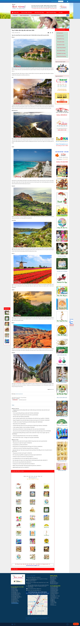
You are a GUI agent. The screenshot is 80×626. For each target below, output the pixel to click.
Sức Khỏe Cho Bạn (60, 44)
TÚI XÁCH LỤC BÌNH (62, 256)
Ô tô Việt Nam (52, 579)
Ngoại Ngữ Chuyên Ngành (54, 582)
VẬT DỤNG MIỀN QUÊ (62, 461)
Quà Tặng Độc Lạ (53, 596)
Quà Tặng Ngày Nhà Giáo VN (16, 593)
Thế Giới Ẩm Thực (60, 38)
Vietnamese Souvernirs (53, 583)
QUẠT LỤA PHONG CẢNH (62, 425)
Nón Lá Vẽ (52, 604)
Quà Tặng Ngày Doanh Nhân (15, 595)
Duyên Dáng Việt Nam (61, 47)
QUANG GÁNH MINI (62, 470)
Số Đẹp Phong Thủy (53, 578)
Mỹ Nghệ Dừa (53, 598)
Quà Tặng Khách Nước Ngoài (55, 595)
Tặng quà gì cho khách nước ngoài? (20, 453)
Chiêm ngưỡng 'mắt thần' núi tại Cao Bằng (21, 427)
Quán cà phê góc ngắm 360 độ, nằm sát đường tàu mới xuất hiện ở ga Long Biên (28, 418)
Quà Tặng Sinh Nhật (14, 590)
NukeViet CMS (36, 618)
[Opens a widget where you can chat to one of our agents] (76, 624)
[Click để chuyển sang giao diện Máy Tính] (14, 624)
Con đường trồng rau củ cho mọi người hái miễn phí (23, 458)
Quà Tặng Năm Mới (14, 599)
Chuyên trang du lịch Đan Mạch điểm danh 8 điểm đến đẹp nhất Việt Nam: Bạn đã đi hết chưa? (31, 410)
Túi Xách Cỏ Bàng (53, 602)
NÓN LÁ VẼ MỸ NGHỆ (62, 382)
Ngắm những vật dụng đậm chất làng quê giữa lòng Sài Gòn (24, 465)
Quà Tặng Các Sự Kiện (54, 587)
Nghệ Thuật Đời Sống (51, 12)
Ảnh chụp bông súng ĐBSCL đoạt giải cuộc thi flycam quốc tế (25, 454)
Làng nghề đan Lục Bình (17, 444)
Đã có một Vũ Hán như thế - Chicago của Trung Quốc (23, 437)
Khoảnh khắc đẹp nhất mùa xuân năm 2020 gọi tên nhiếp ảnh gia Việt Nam (27, 425)
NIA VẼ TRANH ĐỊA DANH (62, 416)
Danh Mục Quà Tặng (39, 12)
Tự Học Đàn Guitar (60, 41)
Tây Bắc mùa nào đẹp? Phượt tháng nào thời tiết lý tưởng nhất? (25, 422)
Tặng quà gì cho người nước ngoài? (20, 442)
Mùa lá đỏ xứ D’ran (16, 423)
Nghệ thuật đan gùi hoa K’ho (18, 467)
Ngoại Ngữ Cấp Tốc (53, 581)
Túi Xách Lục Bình (53, 603)
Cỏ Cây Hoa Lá (60, 33)
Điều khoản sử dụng (32, 619)
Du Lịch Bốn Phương (61, 50)
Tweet (13, 405)
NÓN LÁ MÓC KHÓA (62, 364)
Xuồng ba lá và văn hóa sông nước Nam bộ (21, 463)
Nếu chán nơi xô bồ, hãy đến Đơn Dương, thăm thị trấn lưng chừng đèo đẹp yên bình (29, 430)
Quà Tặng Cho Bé (14, 602)
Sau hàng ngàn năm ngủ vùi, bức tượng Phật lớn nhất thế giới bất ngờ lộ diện (27, 460)
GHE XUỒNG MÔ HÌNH (62, 355)
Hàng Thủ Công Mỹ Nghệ (54, 597)
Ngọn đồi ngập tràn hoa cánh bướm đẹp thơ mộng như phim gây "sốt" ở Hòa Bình (28, 420)
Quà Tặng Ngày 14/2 (14, 591)
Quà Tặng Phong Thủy (14, 600)
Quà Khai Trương (14, 588)
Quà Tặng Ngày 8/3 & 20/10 (15, 592)
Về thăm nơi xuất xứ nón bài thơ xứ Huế (20, 456)
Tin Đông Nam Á (52, 580)
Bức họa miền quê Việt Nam (18, 416)
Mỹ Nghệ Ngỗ (53, 600)
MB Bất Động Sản (53, 577)
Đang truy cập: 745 (15, 603)
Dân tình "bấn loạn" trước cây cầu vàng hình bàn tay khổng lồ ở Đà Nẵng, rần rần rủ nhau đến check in (32, 450)
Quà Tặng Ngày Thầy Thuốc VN (16, 596)
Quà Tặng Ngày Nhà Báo (15, 598)
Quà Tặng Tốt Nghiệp (14, 589)
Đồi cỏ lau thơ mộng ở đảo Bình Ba (19, 462)
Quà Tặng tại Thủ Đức (54, 593)
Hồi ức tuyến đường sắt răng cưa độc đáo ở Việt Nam (23, 413)
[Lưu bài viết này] (52, 32)
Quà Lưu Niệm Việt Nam (26, 12)
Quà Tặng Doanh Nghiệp (54, 589)
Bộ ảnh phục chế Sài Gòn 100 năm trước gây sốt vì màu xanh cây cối (26, 429)
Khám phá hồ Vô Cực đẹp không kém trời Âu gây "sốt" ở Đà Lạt (25, 446)
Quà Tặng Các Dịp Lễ (54, 588)
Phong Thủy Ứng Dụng (61, 56)
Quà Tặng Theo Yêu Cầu (15, 601)
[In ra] (50, 32)
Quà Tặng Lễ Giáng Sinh (15, 594)
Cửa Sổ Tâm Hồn (60, 36)
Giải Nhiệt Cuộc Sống (61, 53)
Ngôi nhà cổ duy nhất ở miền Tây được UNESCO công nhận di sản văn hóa (27, 441)
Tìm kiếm (61, 12)
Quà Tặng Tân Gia (14, 587)
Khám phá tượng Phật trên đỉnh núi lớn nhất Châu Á (23, 435)
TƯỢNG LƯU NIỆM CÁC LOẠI (62, 439)
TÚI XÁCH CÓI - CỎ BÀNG (62, 271)
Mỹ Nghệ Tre (53, 600)
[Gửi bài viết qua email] (48, 32)
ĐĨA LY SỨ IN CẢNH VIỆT (62, 397)
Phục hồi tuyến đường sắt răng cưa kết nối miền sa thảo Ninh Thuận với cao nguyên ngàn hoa (31, 432)
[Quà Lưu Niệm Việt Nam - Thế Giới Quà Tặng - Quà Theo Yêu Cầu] (19, 6)
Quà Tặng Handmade (54, 591)
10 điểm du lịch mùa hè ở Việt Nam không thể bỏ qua (23, 448)
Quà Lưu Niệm (53, 594)
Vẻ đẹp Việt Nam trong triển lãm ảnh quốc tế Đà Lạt (23, 414)
